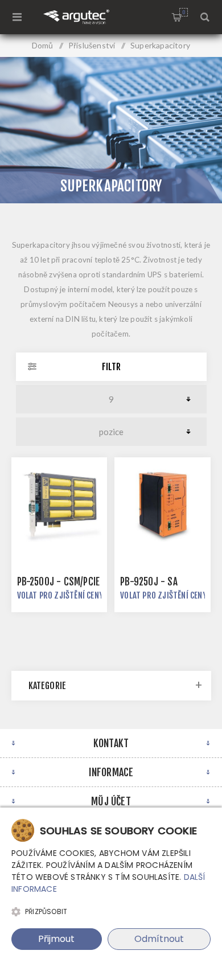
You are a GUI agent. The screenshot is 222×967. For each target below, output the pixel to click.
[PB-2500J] (59, 505)
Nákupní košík (183, 12)
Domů (43, 45)
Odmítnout (159, 938)
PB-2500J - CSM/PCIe (58, 582)
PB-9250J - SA (149, 582)
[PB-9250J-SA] (162, 505)
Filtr (111, 366)
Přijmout (56, 938)
